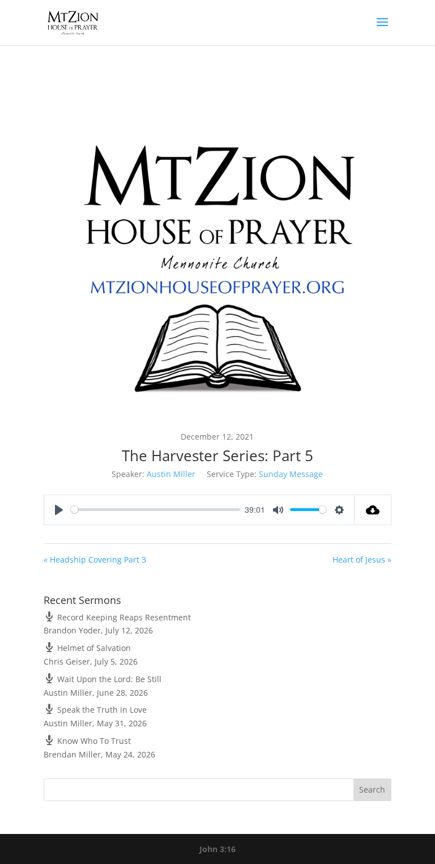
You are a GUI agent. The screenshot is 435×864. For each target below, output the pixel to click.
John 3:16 (217, 849)
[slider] (155, 509)
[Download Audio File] (373, 510)
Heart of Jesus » (361, 559)
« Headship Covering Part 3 (95, 559)
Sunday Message (291, 474)
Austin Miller (171, 474)
